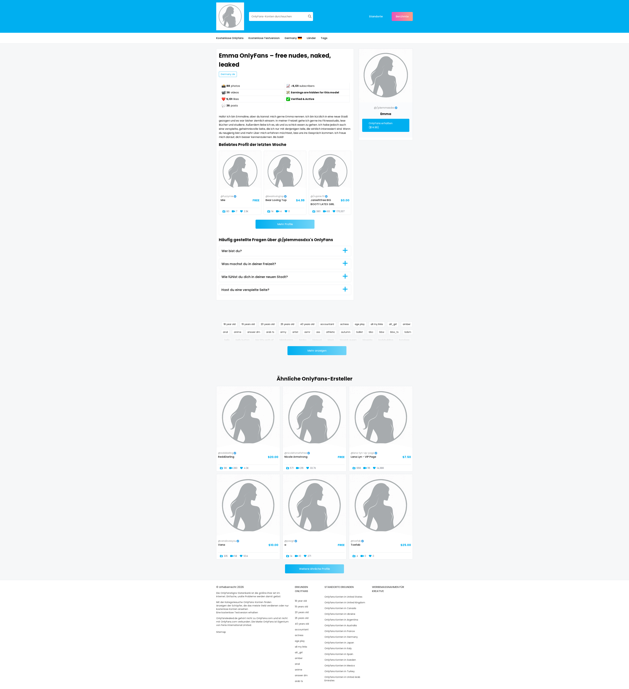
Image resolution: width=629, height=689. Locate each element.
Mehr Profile (285, 224)
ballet (359, 332)
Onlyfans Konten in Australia (340, 625)
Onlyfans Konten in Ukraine (339, 614)
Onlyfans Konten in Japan (339, 642)
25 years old (287, 324)
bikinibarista (286, 340)
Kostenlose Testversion (264, 38)
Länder (311, 38)
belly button (242, 340)
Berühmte (402, 16)
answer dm (253, 332)
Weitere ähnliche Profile (314, 569)
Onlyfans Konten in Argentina (341, 619)
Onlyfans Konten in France (339, 631)
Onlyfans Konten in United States (343, 596)
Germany (291, 38)
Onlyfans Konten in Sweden (340, 659)
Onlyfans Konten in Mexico (339, 665)
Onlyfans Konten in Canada (340, 608)
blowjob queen (348, 340)
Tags (324, 38)
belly (227, 340)
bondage (404, 340)
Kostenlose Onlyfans (230, 38)
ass (318, 332)
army (283, 332)
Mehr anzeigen (316, 351)
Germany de (228, 74)
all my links (377, 324)
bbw (381, 332)
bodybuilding (386, 340)
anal (225, 332)
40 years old (307, 324)
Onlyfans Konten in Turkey (339, 671)
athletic (330, 332)
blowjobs (367, 340)
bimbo (302, 340)
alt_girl (393, 324)
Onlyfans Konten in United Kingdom (344, 602)
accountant (327, 324)
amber (406, 324)
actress (344, 324)
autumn (345, 332)
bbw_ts (394, 332)
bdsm (408, 332)
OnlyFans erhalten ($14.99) (380, 125)
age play (360, 324)
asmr (307, 332)
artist (295, 332)
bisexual (317, 340)
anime (237, 332)
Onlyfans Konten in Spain (338, 654)
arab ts (270, 332)
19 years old (248, 324)
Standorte (376, 16)
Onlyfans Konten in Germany (341, 637)
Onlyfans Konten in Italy (338, 648)
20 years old (268, 324)
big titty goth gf (265, 340)
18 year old (230, 324)
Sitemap (221, 632)
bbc (371, 332)
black (331, 340)
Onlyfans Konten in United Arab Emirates (342, 678)
